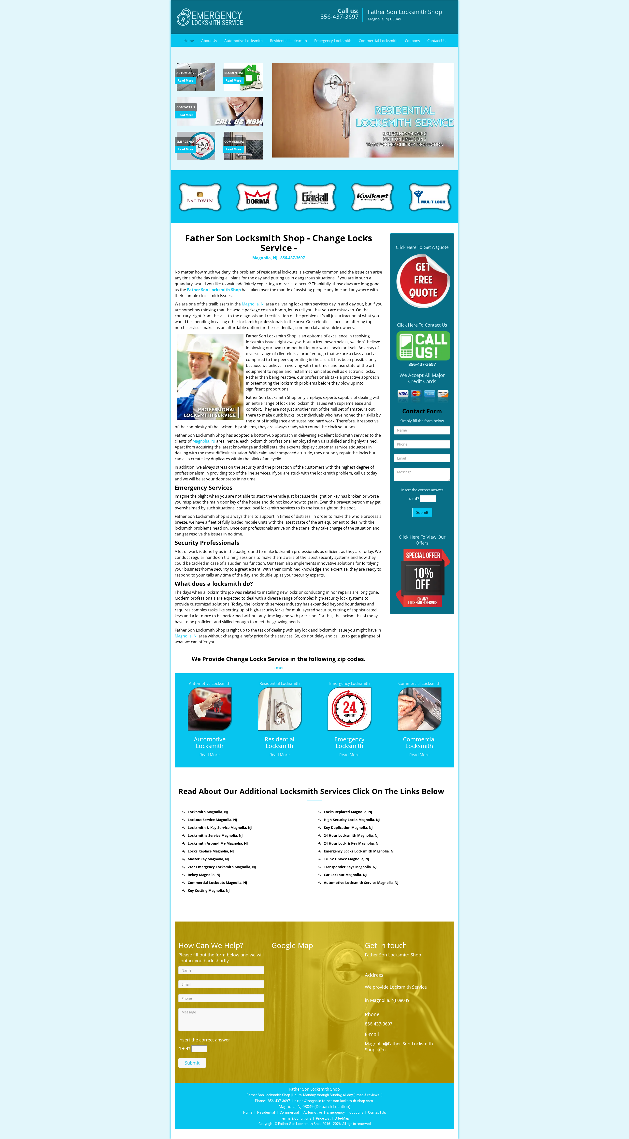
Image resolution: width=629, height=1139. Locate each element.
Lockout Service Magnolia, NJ (212, 819)
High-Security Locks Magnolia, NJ (352, 819)
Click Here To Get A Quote (422, 247)
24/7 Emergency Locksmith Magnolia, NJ (222, 867)
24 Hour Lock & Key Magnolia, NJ (352, 843)
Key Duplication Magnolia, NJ (348, 827)
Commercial (289, 1112)
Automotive (312, 1112)
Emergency (336, 1112)
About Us (209, 40)
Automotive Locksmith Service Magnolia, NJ (361, 882)
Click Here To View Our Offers (422, 540)
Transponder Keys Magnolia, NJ (350, 867)
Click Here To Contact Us (422, 325)
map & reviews (368, 1095)
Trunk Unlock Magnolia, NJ (346, 859)
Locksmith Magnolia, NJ (208, 811)
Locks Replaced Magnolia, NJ (348, 811)
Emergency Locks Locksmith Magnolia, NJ (359, 851)
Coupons (412, 40)
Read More (185, 80)
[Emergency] (197, 145)
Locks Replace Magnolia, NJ (211, 851)
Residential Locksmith (288, 40)
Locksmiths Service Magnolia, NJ (215, 835)
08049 (278, 668)
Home (189, 40)
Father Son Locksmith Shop (214, 289)
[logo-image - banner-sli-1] (362, 110)
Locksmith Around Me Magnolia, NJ (218, 843)
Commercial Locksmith (378, 40)
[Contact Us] (221, 111)
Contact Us (436, 40)
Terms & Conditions (295, 1118)
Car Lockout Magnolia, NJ (345, 874)
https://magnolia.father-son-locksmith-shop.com (334, 1101)
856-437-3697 (339, 16)
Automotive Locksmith (243, 40)
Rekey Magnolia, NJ (204, 874)
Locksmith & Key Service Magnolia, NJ (220, 827)
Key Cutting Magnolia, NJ (209, 890)
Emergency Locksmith (332, 40)
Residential (266, 1112)
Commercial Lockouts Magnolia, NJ (217, 882)
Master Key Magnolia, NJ (208, 859)
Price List (323, 1118)
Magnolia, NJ (264, 257)
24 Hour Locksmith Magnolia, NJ (351, 835)
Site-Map (342, 1118)
